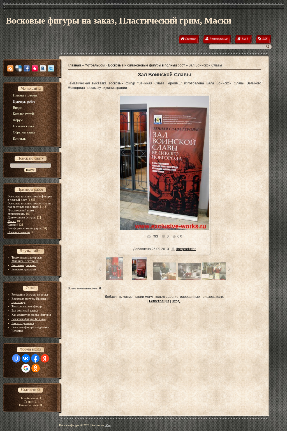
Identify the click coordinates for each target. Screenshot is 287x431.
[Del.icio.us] (18, 68)
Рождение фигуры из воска (29, 294)
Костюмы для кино (23, 265)
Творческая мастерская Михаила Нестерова (26, 259)
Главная (74, 65)
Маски (12, 221)
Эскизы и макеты (19, 232)
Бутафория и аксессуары (24, 228)
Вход (176, 301)
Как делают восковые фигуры (31, 314)
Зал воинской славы (24, 310)
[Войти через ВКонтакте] (26, 358)
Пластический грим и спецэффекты (22, 212)
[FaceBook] (27, 68)
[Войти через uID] (16, 358)
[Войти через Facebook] (35, 358)
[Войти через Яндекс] (45, 358)
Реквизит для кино (23, 269)
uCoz (108, 425)
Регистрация (159, 301)
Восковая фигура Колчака (28, 319)
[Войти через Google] (25, 368)
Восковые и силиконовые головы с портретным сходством (30, 205)
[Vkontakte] (43, 68)
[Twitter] (51, 68)
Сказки (12, 224)
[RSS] (10, 68)
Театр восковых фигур (26, 306)
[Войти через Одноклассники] (35, 368)
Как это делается (22, 323)
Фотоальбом (95, 65)
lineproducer (186, 249)
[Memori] (35, 68)
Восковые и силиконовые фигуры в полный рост (146, 65)
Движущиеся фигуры (22, 217)
